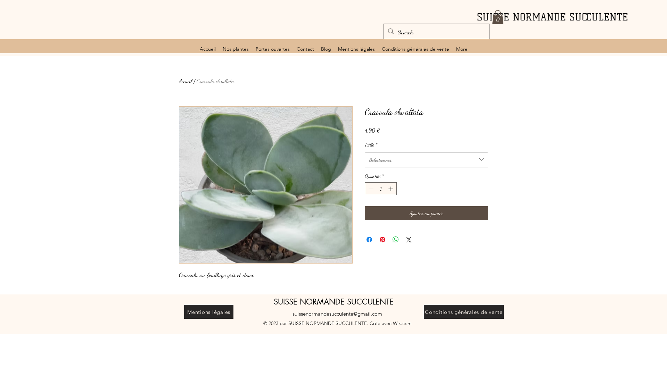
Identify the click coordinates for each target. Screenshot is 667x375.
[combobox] (426, 159)
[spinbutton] (380, 189)
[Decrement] (370, 189)
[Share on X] (409, 239)
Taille (371, 145)
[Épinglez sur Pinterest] (382, 239)
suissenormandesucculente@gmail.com (337, 313)
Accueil (185, 81)
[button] (498, 17)
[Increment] (391, 189)
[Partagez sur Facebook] (369, 239)
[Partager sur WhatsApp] (396, 239)
